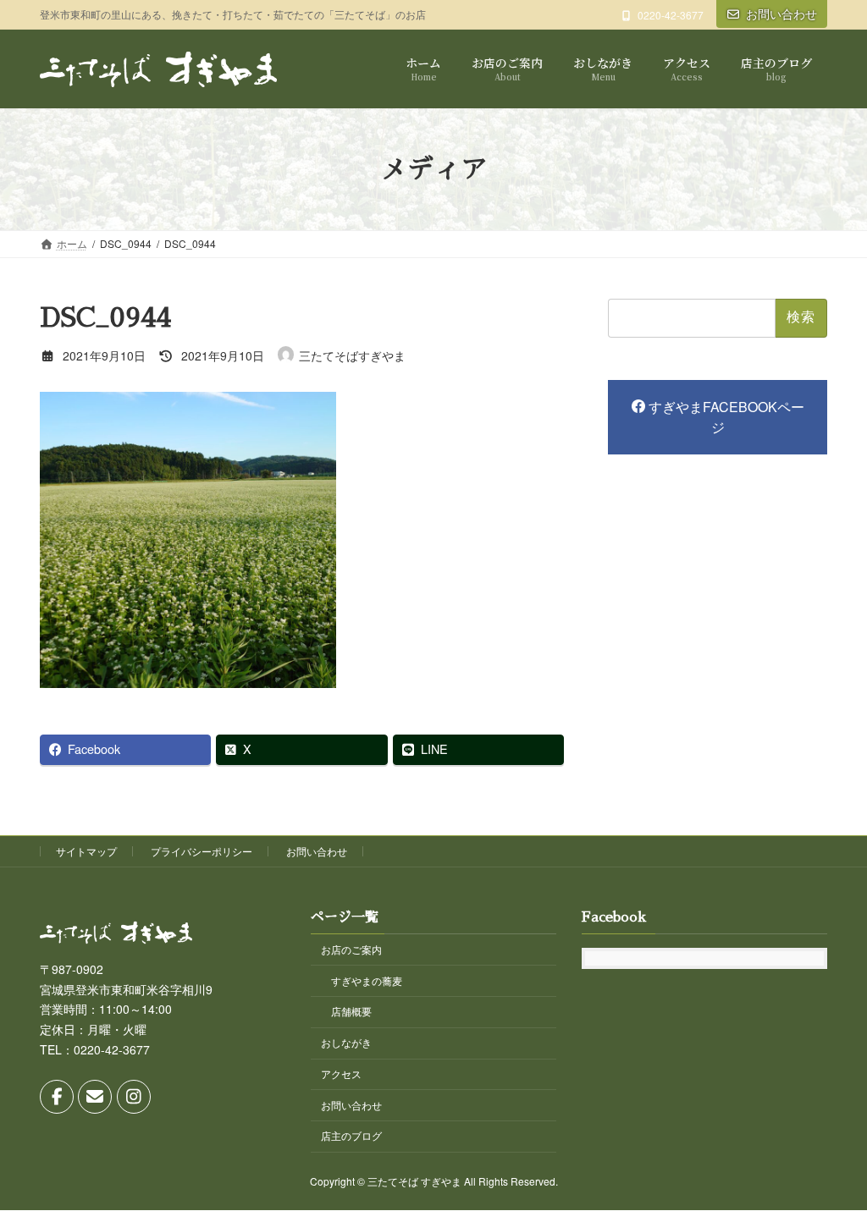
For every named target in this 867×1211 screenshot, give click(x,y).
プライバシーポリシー (201, 851)
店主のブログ (351, 1136)
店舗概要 (351, 1012)
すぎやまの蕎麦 (366, 980)
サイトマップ (86, 851)
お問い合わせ (781, 13)
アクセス (341, 1073)
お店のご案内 (351, 949)
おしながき (346, 1043)
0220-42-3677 (671, 15)
